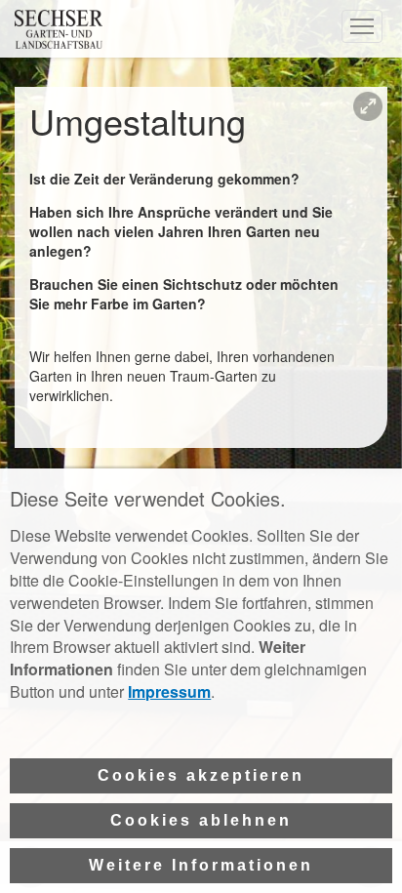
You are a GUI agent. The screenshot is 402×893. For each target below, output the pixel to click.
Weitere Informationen (201, 865)
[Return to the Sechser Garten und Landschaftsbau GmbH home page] (58, 43)
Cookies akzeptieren (201, 775)
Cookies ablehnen (201, 820)
